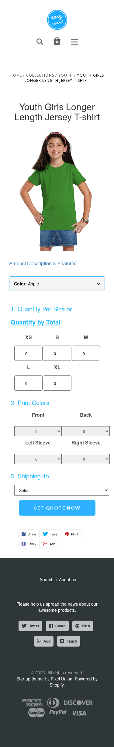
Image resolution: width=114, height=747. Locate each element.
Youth (65, 75)
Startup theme (30, 679)
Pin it (86, 626)
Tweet (34, 626)
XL (57, 367)
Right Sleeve (86, 442)
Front (38, 415)
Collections (40, 75)
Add (46, 641)
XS (28, 337)
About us (67, 579)
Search (47, 579)
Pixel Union (61, 679)
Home (16, 75)
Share (60, 626)
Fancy (72, 641)
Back (86, 415)
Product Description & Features (43, 263)
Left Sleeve (38, 442)
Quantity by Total (35, 322)
